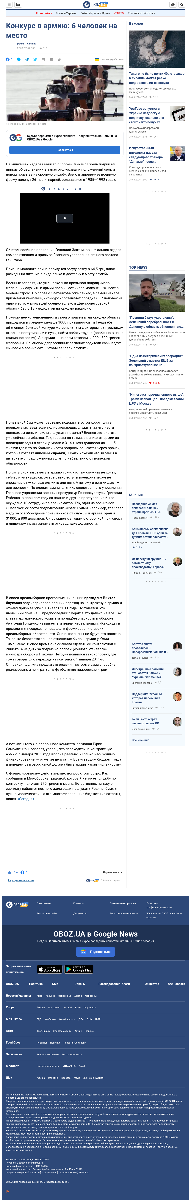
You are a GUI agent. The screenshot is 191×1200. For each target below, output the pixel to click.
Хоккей (68, 1007)
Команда (78, 903)
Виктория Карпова (142, 683)
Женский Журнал (93, 1077)
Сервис (89, 1031)
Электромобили (62, 1031)
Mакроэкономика (72, 1054)
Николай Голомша (142, 573)
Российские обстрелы (141, 13)
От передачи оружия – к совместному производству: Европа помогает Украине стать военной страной (149, 563)
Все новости (176, 984)
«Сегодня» (25, 799)
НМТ (97, 1019)
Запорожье (64, 995)
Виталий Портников (142, 708)
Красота (66, 1077)
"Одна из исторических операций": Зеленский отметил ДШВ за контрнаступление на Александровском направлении (156, 360)
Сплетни (53, 1077)
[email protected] (49, 1172)
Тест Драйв (43, 1031)
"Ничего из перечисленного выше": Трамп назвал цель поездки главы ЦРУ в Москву (156, 399)
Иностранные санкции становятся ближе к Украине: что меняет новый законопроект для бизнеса (149, 673)
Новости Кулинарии (74, 1042)
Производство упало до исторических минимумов (152, 90)
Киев (39, 995)
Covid (82, 1066)
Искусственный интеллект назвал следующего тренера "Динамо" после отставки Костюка (146, 155)
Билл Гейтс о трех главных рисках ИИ (145, 721)
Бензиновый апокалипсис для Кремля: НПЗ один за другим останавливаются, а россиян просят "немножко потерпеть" (150, 533)
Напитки (55, 1042)
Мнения (136, 495)
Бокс (78, 1007)
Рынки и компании (48, 1054)
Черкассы (91, 995)
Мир (55, 984)
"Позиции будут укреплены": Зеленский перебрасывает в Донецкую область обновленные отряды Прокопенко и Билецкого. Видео (155, 322)
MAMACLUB (69, 1066)
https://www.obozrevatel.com (129, 1094)
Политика (36, 984)
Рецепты (42, 1042)
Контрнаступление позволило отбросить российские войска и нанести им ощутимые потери (156, 374)
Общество (152, 984)
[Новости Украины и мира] (92, 881)
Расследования (109, 984)
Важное (136, 23)
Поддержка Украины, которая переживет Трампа (147, 698)
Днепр (78, 995)
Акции (78, 1031)
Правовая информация (123, 903)
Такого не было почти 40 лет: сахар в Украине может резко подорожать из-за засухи (156, 78)
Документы (80, 913)
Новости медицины (48, 1066)
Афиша (41, 1077)
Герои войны (44, 13)
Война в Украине (66, 13)
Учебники (50, 1019)
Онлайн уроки (67, 1019)
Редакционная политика (21, 880)
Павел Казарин (140, 518)
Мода (77, 1077)
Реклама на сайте (47, 913)
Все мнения (140, 740)
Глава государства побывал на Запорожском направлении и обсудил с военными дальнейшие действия (157, 336)
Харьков (50, 995)
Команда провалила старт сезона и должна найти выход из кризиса (147, 171)
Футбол (41, 1007)
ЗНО (89, 1019)
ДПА (81, 1019)
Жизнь (80, 984)
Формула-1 (90, 1007)
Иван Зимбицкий (141, 729)
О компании (44, 903)
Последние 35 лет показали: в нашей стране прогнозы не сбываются (146, 508)
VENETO (119, 13)
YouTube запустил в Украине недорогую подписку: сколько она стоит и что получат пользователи (146, 115)
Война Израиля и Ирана (95, 13)
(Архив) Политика (26, 43)
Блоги (126, 984)
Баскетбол (54, 1007)
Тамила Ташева (140, 658)
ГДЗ (39, 1019)
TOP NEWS (138, 267)
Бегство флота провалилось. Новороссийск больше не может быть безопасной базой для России (149, 648)
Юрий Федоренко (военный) (146, 542)
